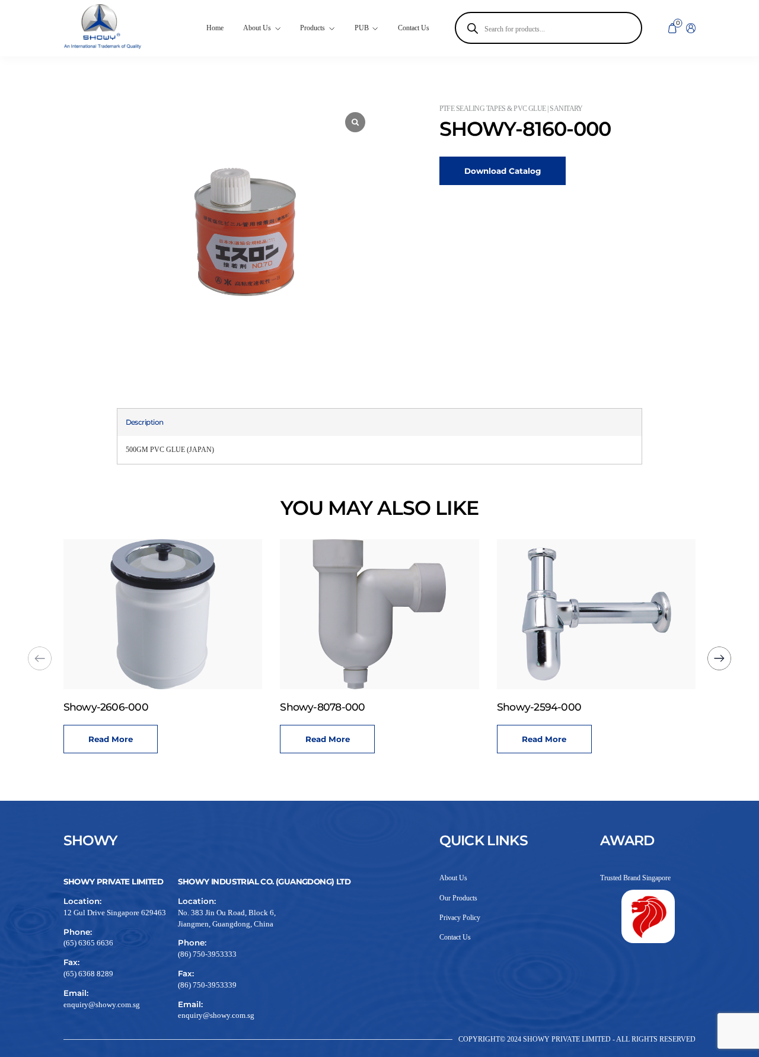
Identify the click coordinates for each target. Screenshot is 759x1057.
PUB (362, 28)
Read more (110, 739)
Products (312, 28)
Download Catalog (502, 171)
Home (215, 28)
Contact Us (413, 28)
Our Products (458, 898)
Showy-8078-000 (322, 707)
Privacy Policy (459, 917)
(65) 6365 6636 (88, 942)
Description (145, 422)
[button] (719, 658)
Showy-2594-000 (539, 707)
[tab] (145, 422)
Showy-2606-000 (105, 707)
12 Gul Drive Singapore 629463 (114, 912)
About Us (453, 878)
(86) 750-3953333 (207, 954)
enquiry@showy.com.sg (101, 1004)
